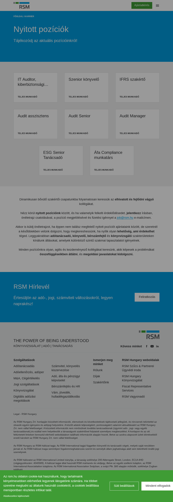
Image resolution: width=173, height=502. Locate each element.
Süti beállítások (124, 485)
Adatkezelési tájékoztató (16, 496)
